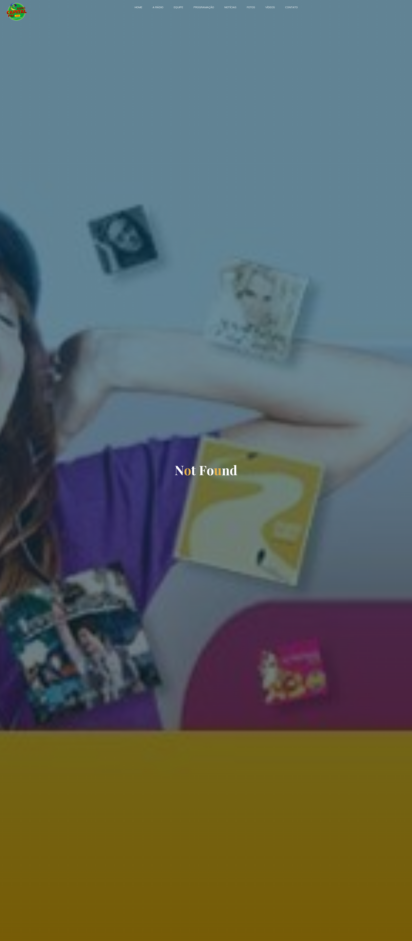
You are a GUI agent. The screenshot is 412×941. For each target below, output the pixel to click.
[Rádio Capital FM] (16, 11)
